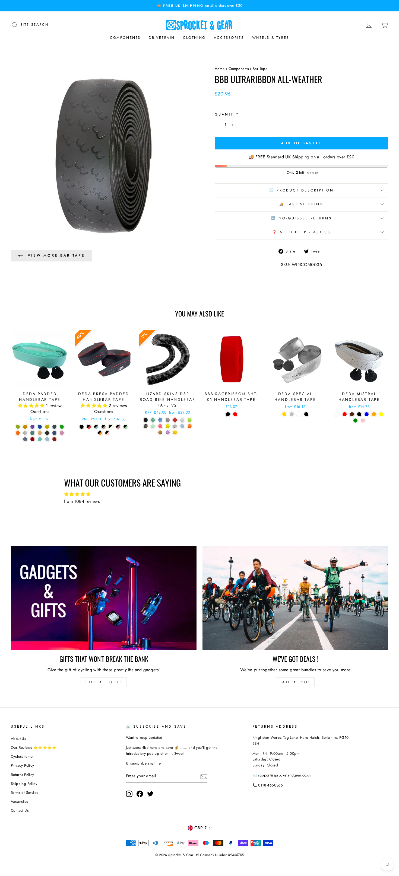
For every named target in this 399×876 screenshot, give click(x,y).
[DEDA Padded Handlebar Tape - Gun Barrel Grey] (54, 426)
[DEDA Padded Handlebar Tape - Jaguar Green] (32, 433)
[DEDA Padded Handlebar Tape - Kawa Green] (61, 426)
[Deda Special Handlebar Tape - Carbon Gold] (284, 414)
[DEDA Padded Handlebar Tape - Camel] (39, 433)
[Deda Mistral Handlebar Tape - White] (337, 414)
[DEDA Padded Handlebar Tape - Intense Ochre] (25, 426)
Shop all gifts (103, 682)
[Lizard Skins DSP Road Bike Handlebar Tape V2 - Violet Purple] (167, 432)
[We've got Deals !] (295, 598)
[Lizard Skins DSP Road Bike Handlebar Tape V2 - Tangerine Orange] (189, 426)
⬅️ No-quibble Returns (301, 218)
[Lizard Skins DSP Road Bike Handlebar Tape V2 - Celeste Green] (153, 420)
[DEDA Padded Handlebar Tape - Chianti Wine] (54, 439)
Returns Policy (22, 774)
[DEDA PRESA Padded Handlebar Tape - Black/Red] (88, 426)
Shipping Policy (24, 783)
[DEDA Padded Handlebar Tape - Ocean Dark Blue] (54, 433)
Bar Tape (260, 68)
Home (220, 68)
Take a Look (295, 682)
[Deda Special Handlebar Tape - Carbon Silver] (291, 414)
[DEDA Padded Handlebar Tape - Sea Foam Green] (39, 439)
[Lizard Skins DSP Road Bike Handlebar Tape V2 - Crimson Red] (175, 420)
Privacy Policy (22, 765)
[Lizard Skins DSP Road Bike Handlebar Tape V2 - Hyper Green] (189, 420)
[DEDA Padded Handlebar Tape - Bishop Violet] (32, 426)
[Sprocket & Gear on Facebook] (140, 794)
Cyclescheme (22, 756)
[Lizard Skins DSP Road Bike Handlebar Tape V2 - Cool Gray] (167, 420)
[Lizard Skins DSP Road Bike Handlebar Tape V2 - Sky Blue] (182, 426)
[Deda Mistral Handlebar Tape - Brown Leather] (351, 414)
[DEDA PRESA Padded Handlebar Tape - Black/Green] (125, 426)
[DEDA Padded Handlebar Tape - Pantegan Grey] (25, 439)
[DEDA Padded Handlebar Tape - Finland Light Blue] (39, 426)
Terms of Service (24, 792)
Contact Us (19, 810)
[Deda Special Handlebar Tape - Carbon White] (299, 414)
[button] (32, 405)
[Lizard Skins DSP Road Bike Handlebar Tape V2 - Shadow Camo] (175, 426)
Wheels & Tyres (270, 37)
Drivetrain (162, 37)
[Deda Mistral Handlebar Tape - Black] (359, 414)
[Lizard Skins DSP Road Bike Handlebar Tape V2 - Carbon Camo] (145, 420)
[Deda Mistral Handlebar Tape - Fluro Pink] (362, 420)
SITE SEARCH (34, 24)
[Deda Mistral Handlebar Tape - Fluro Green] (355, 420)
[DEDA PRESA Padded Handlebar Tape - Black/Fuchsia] (118, 426)
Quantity (227, 114)
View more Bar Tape (56, 255)
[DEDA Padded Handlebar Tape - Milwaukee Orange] (17, 433)
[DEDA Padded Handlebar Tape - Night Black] (47, 433)
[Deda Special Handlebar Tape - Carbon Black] (306, 414)
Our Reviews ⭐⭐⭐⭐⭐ (34, 747)
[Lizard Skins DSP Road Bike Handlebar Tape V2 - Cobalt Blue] (160, 420)
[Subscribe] (203, 776)
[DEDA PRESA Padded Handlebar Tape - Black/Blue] (96, 426)
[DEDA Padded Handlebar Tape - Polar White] (25, 433)
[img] (199, 494)
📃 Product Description (301, 190)
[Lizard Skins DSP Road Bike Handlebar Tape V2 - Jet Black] (145, 426)
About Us (18, 738)
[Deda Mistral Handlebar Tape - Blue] (366, 414)
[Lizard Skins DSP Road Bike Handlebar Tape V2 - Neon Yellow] (167, 426)
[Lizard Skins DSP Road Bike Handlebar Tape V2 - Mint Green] (153, 426)
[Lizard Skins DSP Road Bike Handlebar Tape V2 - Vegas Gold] (160, 432)
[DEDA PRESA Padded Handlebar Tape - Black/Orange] (100, 433)
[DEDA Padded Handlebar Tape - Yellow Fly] (47, 426)
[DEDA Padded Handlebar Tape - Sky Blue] (47, 439)
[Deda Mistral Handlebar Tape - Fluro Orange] (373, 414)
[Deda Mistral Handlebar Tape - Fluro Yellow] (381, 414)
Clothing (194, 37)
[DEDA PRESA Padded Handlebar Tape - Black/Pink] (107, 433)
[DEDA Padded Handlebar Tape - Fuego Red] (32, 439)
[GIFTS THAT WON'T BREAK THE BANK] (104, 598)
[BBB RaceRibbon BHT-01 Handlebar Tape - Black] (227, 414)
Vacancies (19, 801)
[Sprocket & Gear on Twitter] (150, 794)
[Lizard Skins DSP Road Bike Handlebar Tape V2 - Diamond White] (182, 420)
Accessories (229, 37)
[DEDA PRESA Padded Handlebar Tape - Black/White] (110, 426)
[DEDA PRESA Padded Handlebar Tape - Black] (81, 426)
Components (125, 37)
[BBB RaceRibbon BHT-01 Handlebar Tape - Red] (235, 414)
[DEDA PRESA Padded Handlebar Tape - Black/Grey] (103, 426)
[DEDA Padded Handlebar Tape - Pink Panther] (61, 433)
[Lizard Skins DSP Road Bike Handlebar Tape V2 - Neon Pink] (160, 426)
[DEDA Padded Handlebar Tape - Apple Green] (17, 426)
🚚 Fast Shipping (301, 204)
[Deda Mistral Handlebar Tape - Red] (344, 414)
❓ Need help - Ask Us (301, 232)
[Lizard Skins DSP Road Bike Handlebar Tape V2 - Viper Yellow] (175, 432)
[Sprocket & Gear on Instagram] (129, 794)
